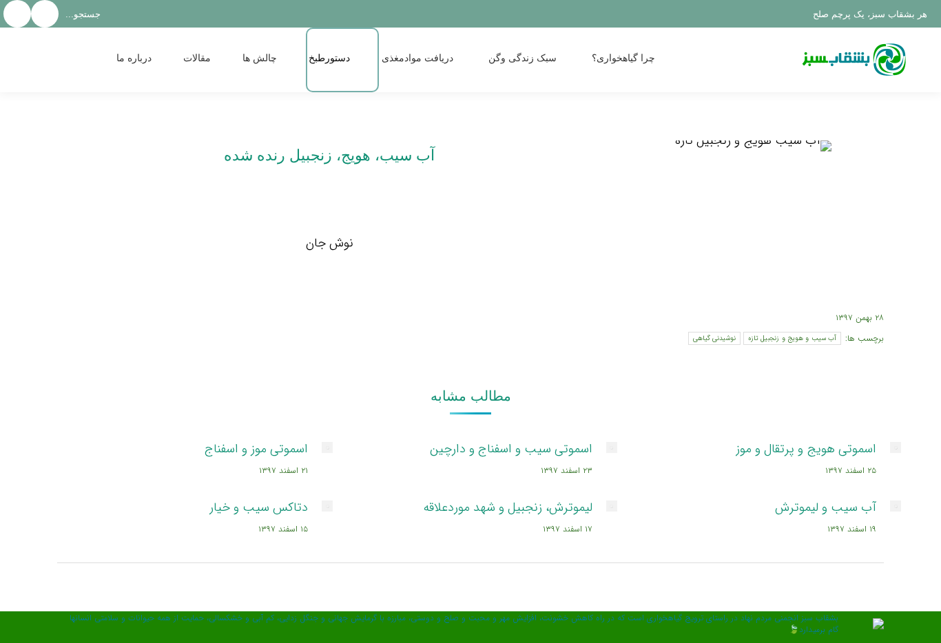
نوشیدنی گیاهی (714, 338)
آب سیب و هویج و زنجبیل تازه (792, 338)
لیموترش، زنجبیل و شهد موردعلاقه (508, 507)
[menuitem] (638, 60)
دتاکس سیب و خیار (258, 507)
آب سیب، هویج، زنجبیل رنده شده (329, 155)
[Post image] (895, 447)
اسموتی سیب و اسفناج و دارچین (511, 448)
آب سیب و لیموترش (825, 507)
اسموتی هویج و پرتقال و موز (806, 448)
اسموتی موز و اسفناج (256, 448)
